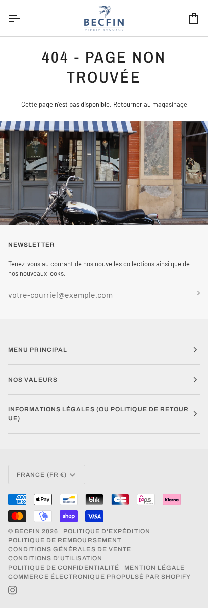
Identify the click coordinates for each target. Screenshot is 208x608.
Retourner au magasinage (150, 104)
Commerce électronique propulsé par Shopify (99, 576)
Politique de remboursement (64, 540)
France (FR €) (42, 474)
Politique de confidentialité (63, 567)
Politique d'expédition (106, 531)
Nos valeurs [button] (33, 379)
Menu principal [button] (37, 349)
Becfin (27, 531)
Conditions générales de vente (69, 549)
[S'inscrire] (191, 293)
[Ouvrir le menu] (23, 18)
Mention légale (154, 567)
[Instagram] (12, 590)
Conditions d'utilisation (55, 558)
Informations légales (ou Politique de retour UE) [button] (98, 414)
